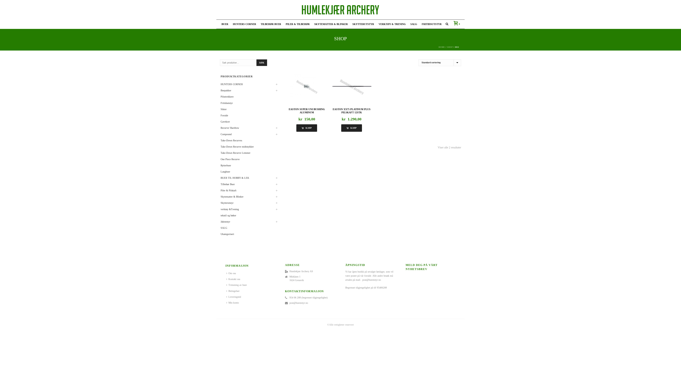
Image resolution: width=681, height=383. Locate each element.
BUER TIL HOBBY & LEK (235, 178)
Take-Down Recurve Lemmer (235, 153)
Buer (225, 24)
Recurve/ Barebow (230, 128)
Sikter (224, 109)
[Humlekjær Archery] (340, 10)
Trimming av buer (237, 285)
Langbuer (225, 171)
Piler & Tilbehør (298, 24)
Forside (224, 115)
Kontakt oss (234, 279)
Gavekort (225, 121)
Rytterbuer (226, 165)
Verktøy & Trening (392, 24)
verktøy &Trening (230, 209)
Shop (450, 47)
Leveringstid (234, 297)
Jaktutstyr (225, 221)
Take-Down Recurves (231, 140)
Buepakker (226, 90)
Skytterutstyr (363, 24)
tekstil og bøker (228, 215)
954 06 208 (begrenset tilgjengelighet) (308, 297)
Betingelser (234, 291)
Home (442, 47)
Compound (226, 134)
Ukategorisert (227, 234)
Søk (261, 62)
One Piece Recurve (230, 159)
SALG (413, 24)
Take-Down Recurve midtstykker (237, 146)
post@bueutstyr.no (298, 303)
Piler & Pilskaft (228, 190)
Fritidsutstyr (432, 24)
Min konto (233, 302)
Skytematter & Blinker (331, 24)
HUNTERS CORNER (244, 24)
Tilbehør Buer (271, 24)
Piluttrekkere (227, 96)
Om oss (232, 273)
